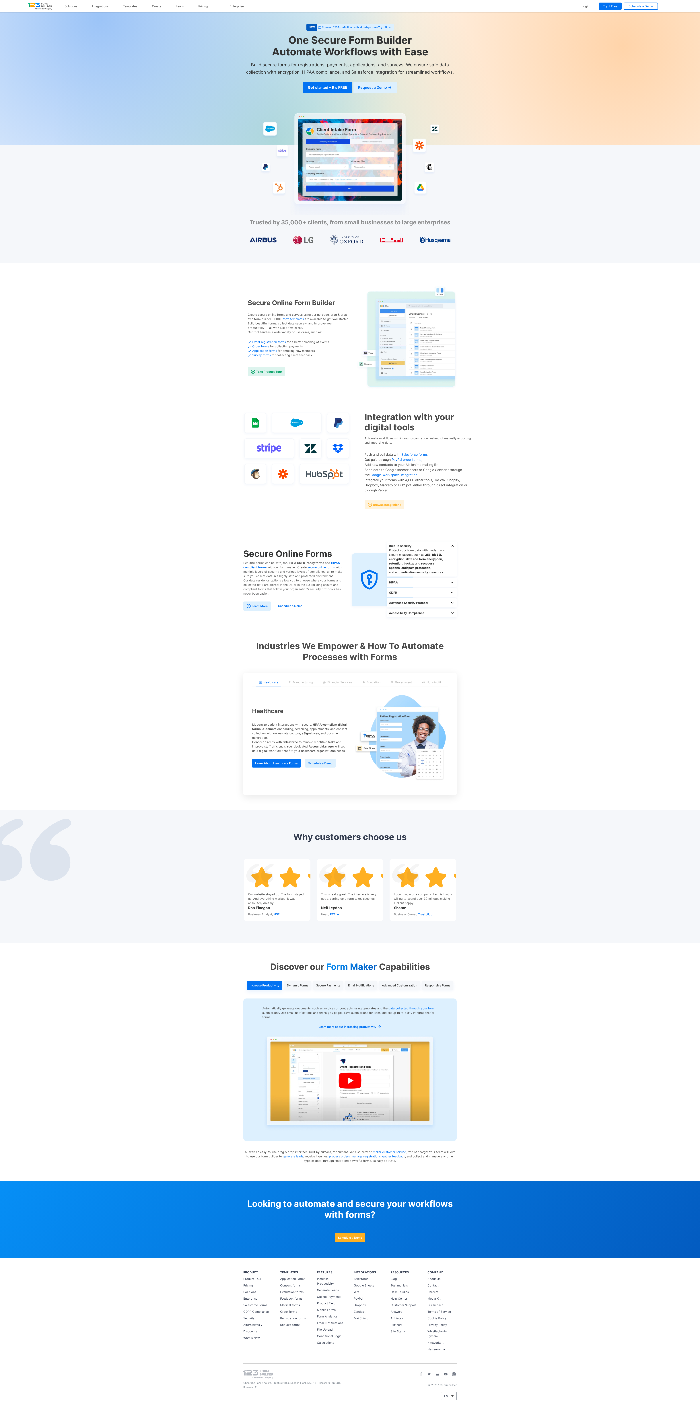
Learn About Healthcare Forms (276, 763)
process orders (339, 1156)
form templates (293, 319)
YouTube (445, 1374)
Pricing (203, 6)
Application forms (264, 351)
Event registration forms (269, 342)
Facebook (421, 1374)
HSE (277, 914)
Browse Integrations (387, 505)
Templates (130, 6)
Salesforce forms (414, 454)
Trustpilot (425, 914)
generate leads (293, 1156)
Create (156, 6)
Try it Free (610, 6)
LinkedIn (437, 1374)
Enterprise (237, 6)
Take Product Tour (269, 371)
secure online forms (321, 567)
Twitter (429, 1374)
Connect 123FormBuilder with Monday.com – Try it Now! (356, 27)
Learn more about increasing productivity (347, 1027)
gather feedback (393, 1156)
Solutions (71, 6)
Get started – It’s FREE (327, 87)
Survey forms (261, 355)
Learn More (260, 606)
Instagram (454, 1374)
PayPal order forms (406, 460)
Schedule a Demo (641, 6)
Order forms (260, 346)
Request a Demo (372, 87)
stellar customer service (389, 1152)
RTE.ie (334, 914)
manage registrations (366, 1156)
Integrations (100, 6)
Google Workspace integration (394, 475)
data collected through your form (411, 1008)
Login (585, 6)
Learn (180, 6)
